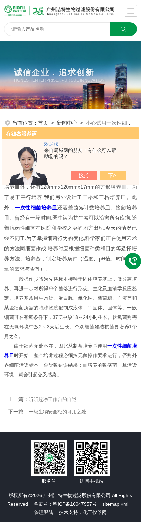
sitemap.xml (115, 504)
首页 (43, 123)
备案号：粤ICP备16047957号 (65, 504)
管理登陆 (43, 512)
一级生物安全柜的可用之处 (57, 411)
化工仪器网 (95, 512)
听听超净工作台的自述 (53, 399)
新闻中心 (67, 123)
